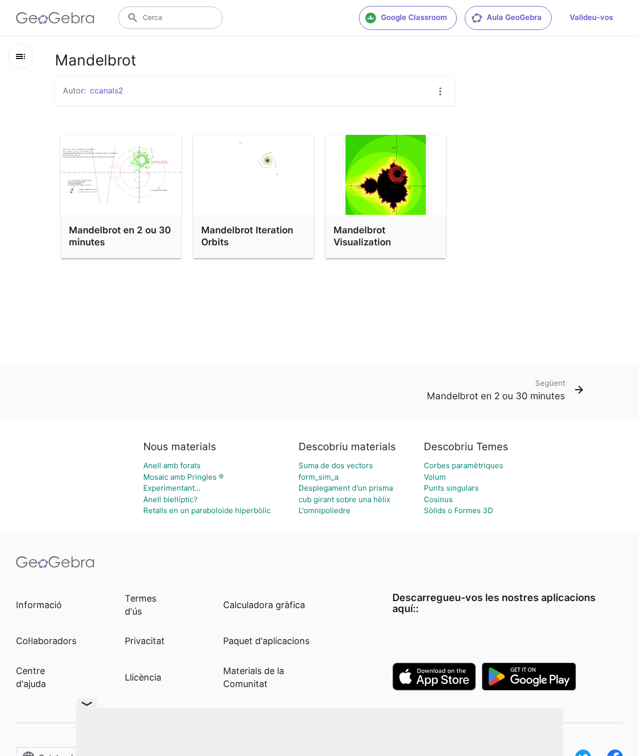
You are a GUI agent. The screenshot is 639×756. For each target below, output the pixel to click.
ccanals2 (106, 90)
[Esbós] (20, 56)
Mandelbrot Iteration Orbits (247, 235)
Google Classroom (414, 17)
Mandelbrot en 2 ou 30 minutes (120, 235)
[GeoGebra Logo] (55, 18)
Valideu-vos (591, 17)
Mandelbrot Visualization (362, 235)
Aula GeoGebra (514, 17)
